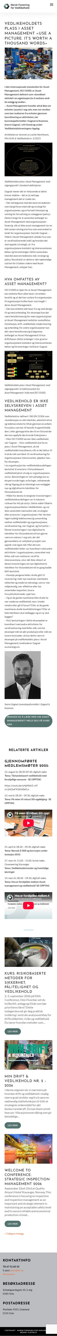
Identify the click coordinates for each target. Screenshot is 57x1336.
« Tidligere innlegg (14, 1233)
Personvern (9, 1274)
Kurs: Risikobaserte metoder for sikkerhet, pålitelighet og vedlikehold (25, 982)
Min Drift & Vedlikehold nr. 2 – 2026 (25, 1081)
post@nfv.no (17, 1270)
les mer (13, 1031)
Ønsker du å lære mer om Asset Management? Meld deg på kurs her (28, 720)
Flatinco (32, 1332)
